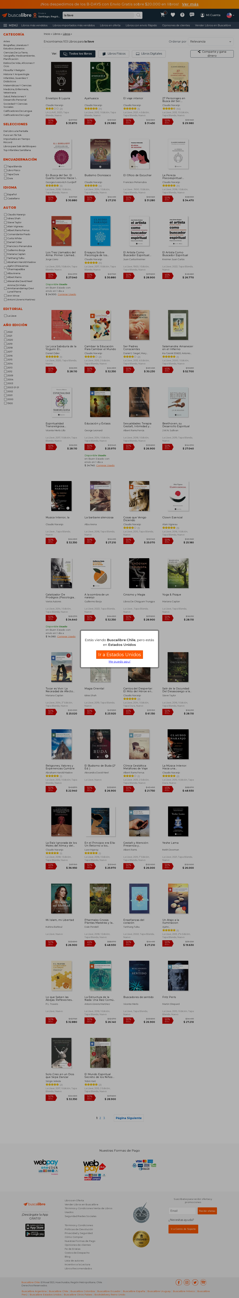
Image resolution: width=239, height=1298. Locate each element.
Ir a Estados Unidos (119, 654)
